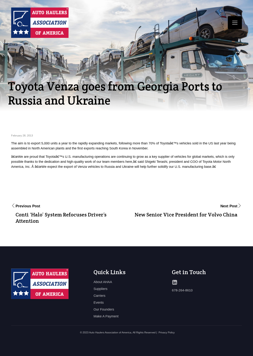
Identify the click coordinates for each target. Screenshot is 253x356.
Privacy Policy (167, 332)
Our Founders (104, 309)
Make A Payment (106, 316)
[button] (235, 22)
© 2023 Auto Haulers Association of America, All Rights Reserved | (118, 332)
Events (99, 302)
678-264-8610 (182, 290)
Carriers (99, 296)
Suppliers (100, 289)
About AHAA (103, 282)
